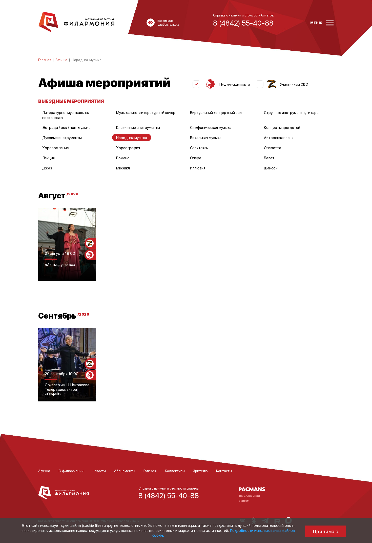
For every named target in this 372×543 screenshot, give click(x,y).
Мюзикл (123, 167)
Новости (99, 470)
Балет (269, 157)
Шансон (271, 167)
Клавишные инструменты (138, 127)
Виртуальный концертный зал (216, 112)
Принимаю (325, 531)
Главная (44, 59)
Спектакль (199, 147)
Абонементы (124, 470)
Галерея (150, 470)
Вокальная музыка (205, 137)
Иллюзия (197, 167)
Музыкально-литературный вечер (145, 112)
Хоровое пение (55, 147)
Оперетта (272, 147)
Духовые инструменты (62, 137)
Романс (122, 157)
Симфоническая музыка (210, 127)
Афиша (61, 59)
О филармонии (71, 470)
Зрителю (200, 470)
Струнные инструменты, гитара (291, 112)
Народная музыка (131, 137)
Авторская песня (278, 137)
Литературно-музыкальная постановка (66, 115)
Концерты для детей (282, 127)
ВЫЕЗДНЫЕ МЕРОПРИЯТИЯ (71, 101)
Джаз (47, 167)
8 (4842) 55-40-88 (168, 495)
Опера (195, 157)
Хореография (128, 147)
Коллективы (175, 470)
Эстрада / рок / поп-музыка (66, 127)
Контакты (224, 470)
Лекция (48, 157)
